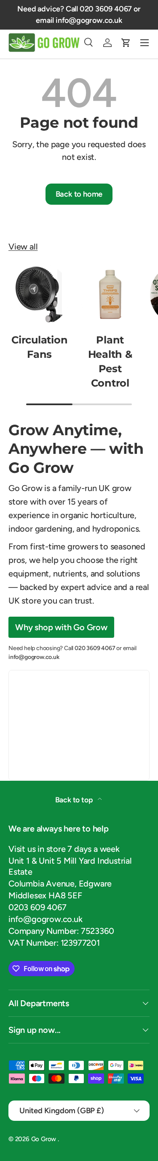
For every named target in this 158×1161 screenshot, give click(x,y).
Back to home (79, 194)
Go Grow (44, 1139)
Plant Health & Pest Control (110, 361)
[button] (126, 42)
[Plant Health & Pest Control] (110, 294)
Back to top (75, 799)
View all (22, 247)
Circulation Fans (39, 346)
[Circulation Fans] (39, 294)
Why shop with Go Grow (61, 627)
